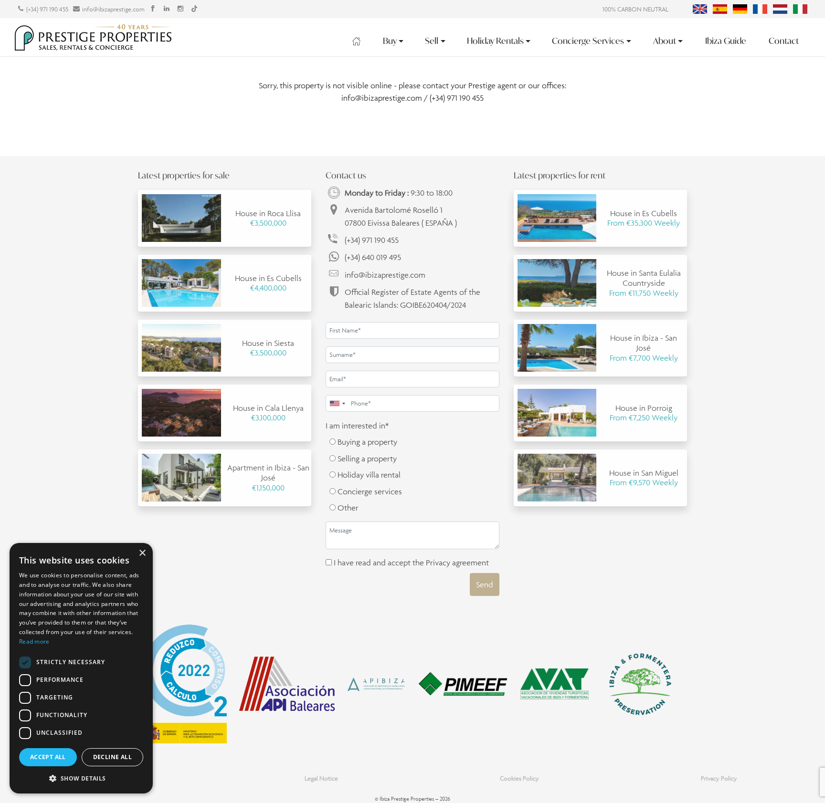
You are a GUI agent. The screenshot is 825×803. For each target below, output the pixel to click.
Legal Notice (321, 778)
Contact (784, 40)
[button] (81, 778)
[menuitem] (700, 9)
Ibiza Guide (725, 40)
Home (356, 41)
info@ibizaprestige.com (113, 9)
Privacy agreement (457, 562)
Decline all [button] (112, 757)
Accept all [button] (48, 757)
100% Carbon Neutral (635, 9)
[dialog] (81, 668)
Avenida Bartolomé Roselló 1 (401, 216)
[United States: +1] (337, 403)
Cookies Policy (519, 778)
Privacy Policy (719, 778)
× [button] (142, 553)
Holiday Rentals (495, 40)
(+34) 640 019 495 (373, 257)
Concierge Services (588, 40)
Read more (34, 641)
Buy (390, 40)
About (664, 40)
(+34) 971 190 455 (47, 9)
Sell (431, 40)
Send (484, 584)
